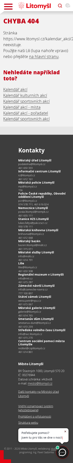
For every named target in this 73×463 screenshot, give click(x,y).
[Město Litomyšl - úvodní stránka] (34, 5)
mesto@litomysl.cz (40, 383)
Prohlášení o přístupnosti (34, 416)
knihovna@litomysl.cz (31, 233)
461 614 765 (25, 315)
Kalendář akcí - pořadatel (25, 113)
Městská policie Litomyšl (36, 182)
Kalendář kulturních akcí (25, 95)
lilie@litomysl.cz (27, 267)
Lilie (21, 263)
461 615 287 (25, 282)
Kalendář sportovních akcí (26, 101)
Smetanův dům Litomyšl (36, 319)
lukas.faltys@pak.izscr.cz (32, 222)
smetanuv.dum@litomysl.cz (34, 322)
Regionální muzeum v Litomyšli (41, 274)
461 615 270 (25, 337)
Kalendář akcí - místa (22, 107)
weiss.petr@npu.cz (29, 300)
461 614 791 (25, 260)
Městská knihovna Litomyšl (38, 230)
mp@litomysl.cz (27, 186)
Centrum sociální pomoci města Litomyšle (41, 342)
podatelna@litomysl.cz (31, 164)
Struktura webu (28, 423)
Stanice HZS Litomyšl (33, 219)
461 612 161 (25, 179)
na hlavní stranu (44, 56)
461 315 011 (25, 249)
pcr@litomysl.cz (27, 200)
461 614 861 (25, 352)
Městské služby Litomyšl (36, 252)
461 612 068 (25, 238)
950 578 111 (25, 226)
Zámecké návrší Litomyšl (36, 286)
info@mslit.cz (26, 256)
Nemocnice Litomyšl (33, 208)
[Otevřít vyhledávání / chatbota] (60, 5)
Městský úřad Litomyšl (34, 160)
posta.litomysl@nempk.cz (33, 211)
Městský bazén (29, 241)
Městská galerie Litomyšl (36, 308)
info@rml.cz (25, 278)
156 (20, 190)
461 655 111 (25, 215)
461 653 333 (25, 168)
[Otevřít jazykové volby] (67, 5)
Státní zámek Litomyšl (34, 297)
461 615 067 (25, 304)
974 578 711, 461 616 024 (33, 204)
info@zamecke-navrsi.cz (33, 289)
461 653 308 (25, 271)
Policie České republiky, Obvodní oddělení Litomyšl (41, 195)
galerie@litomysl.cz (29, 311)
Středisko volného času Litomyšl (41, 330)
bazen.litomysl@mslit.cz (32, 245)
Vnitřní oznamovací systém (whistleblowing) (35, 408)
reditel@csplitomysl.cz (31, 348)
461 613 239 (25, 326)
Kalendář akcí (15, 89)
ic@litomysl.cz (26, 175)
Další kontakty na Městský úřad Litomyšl (38, 394)
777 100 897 (25, 293)
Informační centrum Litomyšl (39, 171)
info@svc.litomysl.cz (30, 334)
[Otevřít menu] (8, 7)
